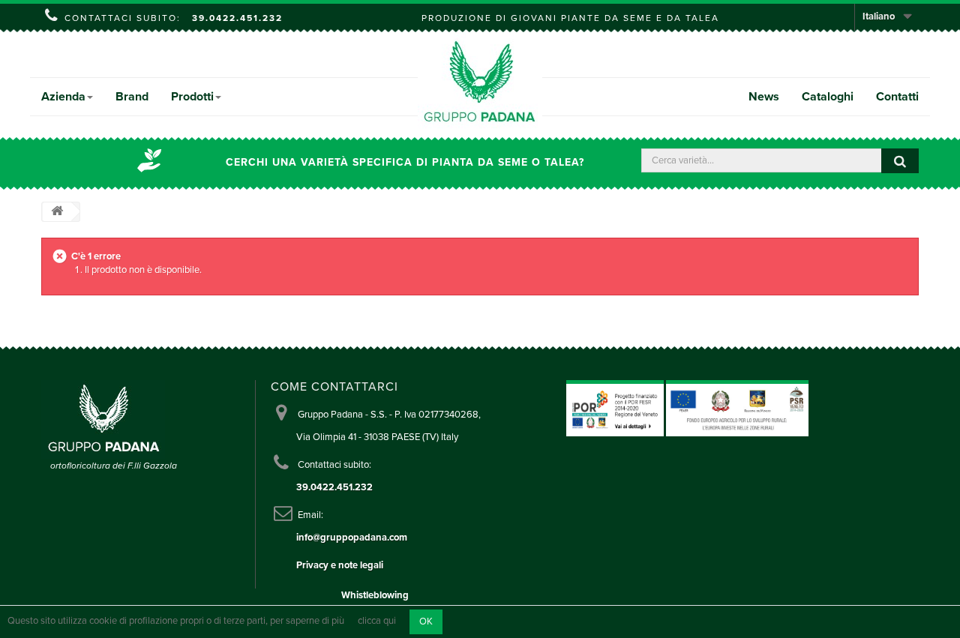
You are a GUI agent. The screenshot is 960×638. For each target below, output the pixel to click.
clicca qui (377, 622)
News (763, 96)
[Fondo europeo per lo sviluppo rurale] (737, 408)
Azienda (63, 96)
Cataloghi (828, 96)
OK (426, 622)
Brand (132, 96)
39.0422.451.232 (237, 18)
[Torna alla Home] (57, 211)
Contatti (897, 96)
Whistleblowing (375, 595)
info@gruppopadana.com (351, 538)
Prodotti (192, 96)
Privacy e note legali (339, 565)
